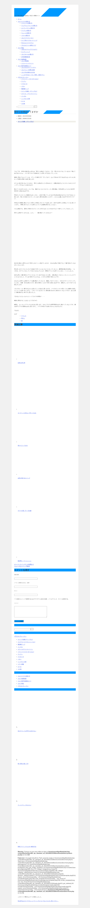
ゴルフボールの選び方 (27, 54)
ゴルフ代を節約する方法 (28, 72)
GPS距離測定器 (25, 57)
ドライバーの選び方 (26, 23)
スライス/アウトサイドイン (25, 649)
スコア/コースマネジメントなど (26, 642)
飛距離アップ (25, 88)
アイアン (23, 81)
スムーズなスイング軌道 (22, 566)
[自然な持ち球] (41, 359)
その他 (23, 103)
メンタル (23, 96)
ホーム (19, 19)
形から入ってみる (23, 445)
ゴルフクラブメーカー (27, 38)
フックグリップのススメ (24, 805)
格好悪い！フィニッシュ (24, 561)
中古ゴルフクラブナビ (27, 43)
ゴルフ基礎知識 (22, 59)
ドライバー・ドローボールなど (29, 79)
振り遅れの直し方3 (23, 763)
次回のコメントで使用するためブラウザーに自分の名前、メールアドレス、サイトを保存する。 (42, 599)
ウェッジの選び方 (26, 33)
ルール (23, 101)
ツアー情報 (21, 664)
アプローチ (24, 84)
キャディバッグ (25, 52)
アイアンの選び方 (26, 30)
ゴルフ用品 (21, 48)
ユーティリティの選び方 (28, 28)
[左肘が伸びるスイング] (31, 474)
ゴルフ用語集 (25, 61)
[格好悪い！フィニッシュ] (40, 557)
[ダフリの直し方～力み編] (31, 507)
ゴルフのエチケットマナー (28, 67)
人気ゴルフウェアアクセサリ (29, 49)
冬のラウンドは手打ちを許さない (27, 731)
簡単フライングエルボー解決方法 (27, 846)
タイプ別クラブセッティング (29, 40)
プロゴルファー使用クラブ (28, 45)
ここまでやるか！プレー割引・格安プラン (33, 75)
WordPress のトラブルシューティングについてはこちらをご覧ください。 (38, 901)
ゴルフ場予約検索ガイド (24, 66)
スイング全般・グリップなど (29, 91)
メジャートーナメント (27, 63)
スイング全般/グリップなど (25, 639)
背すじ (23, 318)
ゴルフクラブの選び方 (24, 21)
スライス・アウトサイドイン (29, 93)
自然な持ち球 (21, 362)
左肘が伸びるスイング (24, 478)
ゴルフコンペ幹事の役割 (28, 70)
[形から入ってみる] (31, 441)
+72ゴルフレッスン (23, 77)
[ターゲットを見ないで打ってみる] (40, 409)
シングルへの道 (25, 98)
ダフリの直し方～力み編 (24, 510)
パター (23, 86)
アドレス (23, 316)
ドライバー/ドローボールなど (26, 652)
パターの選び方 (25, 35)
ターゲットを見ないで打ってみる (27, 413)
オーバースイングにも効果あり (24, 564)
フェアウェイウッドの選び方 (29, 25)
